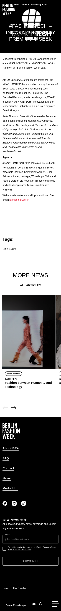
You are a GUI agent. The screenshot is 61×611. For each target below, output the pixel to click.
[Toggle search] (41, 604)
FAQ (6, 458)
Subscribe (30, 561)
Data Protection (19, 588)
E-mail (7, 534)
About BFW (11, 448)
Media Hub (10, 488)
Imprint (5, 588)
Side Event (9, 248)
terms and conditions (19, 550)
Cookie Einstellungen (16, 605)
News (7, 478)
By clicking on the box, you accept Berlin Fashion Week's (32, 548)
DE (34, 604)
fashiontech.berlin (19, 199)
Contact (8, 468)
